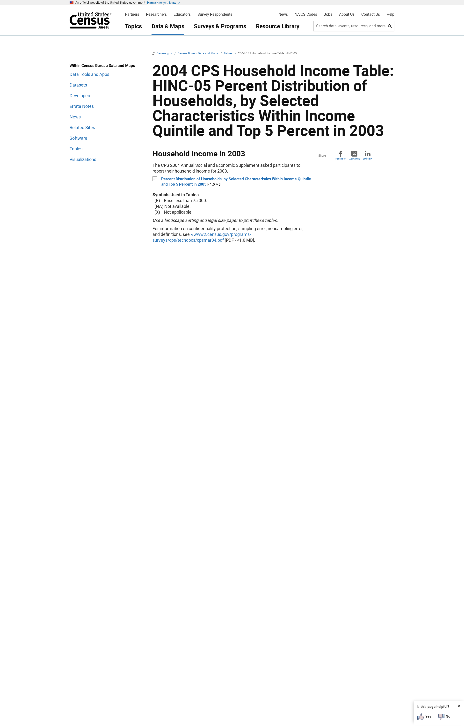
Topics (133, 26)
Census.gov (165, 53)
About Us (347, 14)
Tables (228, 53)
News (283, 14)
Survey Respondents (214, 14)
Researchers (156, 14)
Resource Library (277, 26)
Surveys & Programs (220, 26)
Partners (132, 14)
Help (390, 14)
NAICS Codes (306, 14)
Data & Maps (168, 26)
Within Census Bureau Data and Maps (102, 65)
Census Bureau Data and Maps (198, 53)
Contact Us (370, 14)
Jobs (328, 14)
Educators (182, 14)
